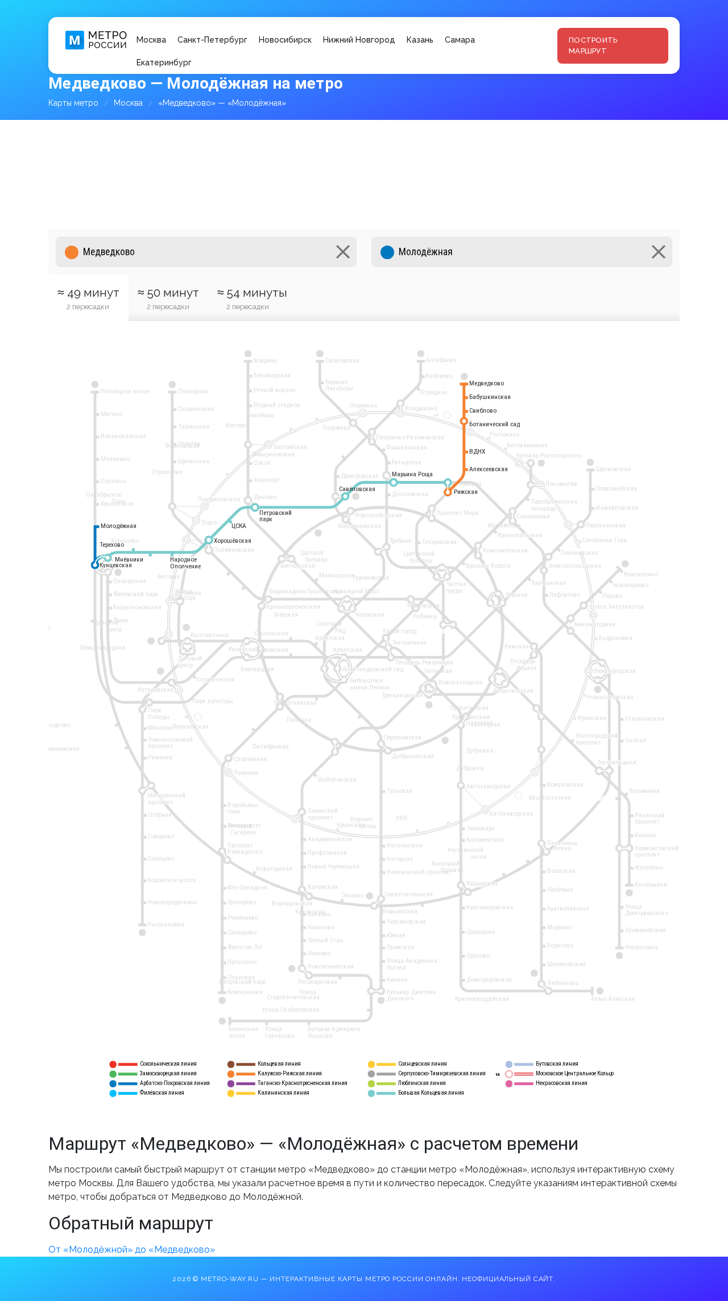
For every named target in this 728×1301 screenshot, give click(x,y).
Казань (420, 39)
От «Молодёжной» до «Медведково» (131, 1249)
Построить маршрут (593, 46)
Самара (460, 39)
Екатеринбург (164, 62)
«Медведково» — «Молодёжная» (222, 102)
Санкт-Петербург (212, 39)
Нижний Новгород (359, 39)
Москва (151, 39)
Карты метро (73, 102)
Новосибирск (285, 39)
